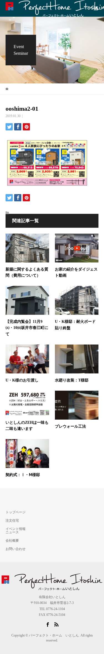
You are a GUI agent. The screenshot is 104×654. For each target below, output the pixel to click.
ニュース (12, 532)
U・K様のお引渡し (22, 380)
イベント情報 (16, 529)
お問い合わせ (16, 549)
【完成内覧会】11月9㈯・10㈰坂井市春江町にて (27, 327)
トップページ (16, 512)
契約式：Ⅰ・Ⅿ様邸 (23, 475)
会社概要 (12, 540)
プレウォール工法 (70, 426)
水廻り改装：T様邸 (73, 380)
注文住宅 (12, 520)
